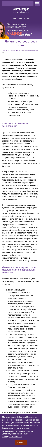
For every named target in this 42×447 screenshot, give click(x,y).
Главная (4, 50)
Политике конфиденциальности (17, 435)
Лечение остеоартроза (31, 50)
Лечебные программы (16, 50)
